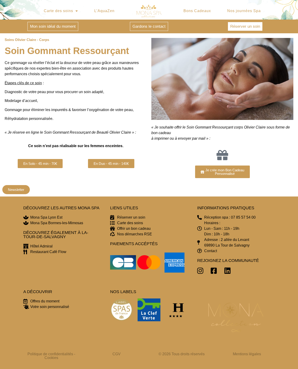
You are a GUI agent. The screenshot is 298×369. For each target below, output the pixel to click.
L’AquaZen (104, 11)
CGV (116, 354)
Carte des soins (58, 11)
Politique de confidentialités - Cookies (51, 356)
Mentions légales (247, 354)
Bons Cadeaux (197, 11)
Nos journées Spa (244, 11)
